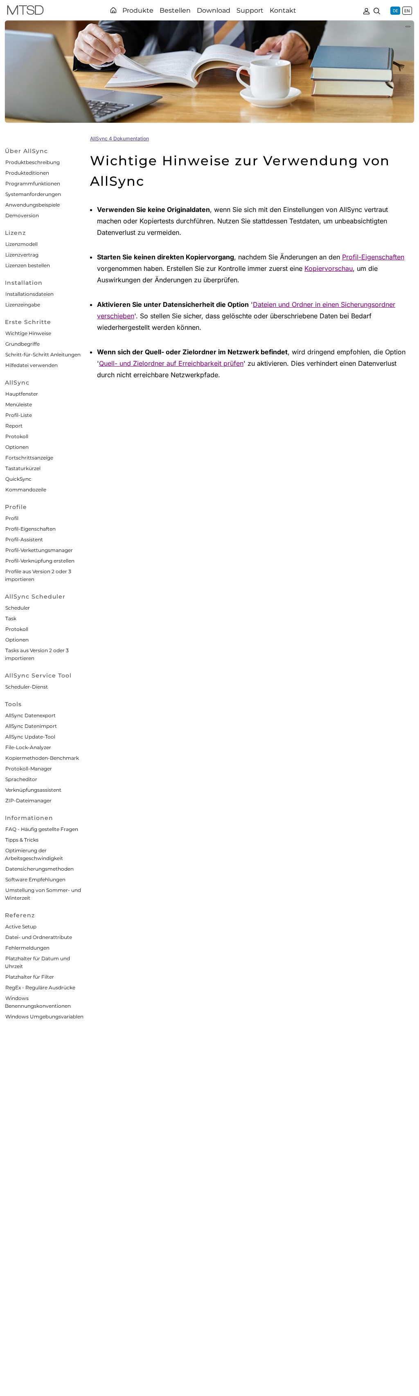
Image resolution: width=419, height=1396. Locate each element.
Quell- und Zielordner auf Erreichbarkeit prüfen (171, 363)
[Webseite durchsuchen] (377, 10)
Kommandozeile (25, 489)
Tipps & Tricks (21, 840)
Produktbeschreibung (32, 162)
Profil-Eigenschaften (30, 529)
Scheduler (17, 608)
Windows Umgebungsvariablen (44, 1016)
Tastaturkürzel (23, 468)
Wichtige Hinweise (28, 333)
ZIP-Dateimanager (28, 800)
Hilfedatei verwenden (31, 365)
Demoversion (22, 215)
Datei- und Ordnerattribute (38, 937)
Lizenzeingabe (22, 305)
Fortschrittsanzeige (29, 458)
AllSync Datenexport (30, 715)
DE (395, 10)
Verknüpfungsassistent (33, 790)
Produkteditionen (27, 173)
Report (14, 426)
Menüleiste (18, 404)
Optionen (17, 447)
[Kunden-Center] (366, 10)
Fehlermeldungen (27, 948)
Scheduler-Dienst (26, 687)
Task (10, 618)
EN (407, 10)
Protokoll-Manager (28, 769)
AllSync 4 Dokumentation (119, 138)
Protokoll (16, 436)
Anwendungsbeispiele (32, 205)
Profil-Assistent (24, 539)
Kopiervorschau (328, 268)
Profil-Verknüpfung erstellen (39, 561)
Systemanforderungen (33, 194)
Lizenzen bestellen (27, 265)
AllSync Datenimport (31, 726)
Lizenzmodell (21, 244)
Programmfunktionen (32, 183)
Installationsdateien (29, 294)
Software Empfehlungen (35, 879)
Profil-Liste (18, 415)
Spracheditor (21, 779)
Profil (11, 518)
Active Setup (20, 926)
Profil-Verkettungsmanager (39, 550)
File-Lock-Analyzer (28, 747)
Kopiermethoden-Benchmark (42, 758)
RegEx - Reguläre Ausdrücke (40, 987)
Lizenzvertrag (21, 255)
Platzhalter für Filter (29, 977)
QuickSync (18, 479)
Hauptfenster (21, 394)
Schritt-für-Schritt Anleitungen (43, 354)
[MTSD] (25, 11)
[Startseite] (113, 10)
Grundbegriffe (22, 344)
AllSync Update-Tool (30, 737)
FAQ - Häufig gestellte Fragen (41, 829)
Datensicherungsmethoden (39, 869)
